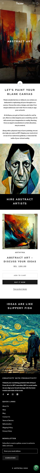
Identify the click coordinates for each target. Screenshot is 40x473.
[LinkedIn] (17, 394)
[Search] (34, 3)
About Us (5, 406)
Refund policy (7, 424)
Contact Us (6, 417)
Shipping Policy (7, 427)
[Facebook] (3, 394)
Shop (4, 410)
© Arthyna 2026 (20, 468)
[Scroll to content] (20, 83)
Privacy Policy (7, 431)
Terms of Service (7, 420)
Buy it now (20, 282)
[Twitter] (8, 394)
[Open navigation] (3, 3)
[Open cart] (37, 3)
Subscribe (10, 458)
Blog (3, 413)
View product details (20, 289)
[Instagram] (12, 394)
